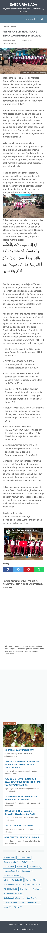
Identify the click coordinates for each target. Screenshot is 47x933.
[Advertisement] (23, 695)
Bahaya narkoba (11, 862)
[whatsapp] (39, 569)
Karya (21, 867)
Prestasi (37, 889)
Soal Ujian (32, 898)
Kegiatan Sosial (11, 871)
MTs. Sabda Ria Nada (14, 884)
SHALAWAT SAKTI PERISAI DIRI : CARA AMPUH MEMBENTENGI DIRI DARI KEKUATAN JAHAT (21, 764)
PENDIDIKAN (10, 889)
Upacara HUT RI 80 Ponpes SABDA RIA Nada (22, 902)
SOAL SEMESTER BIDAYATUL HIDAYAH (21, 837)
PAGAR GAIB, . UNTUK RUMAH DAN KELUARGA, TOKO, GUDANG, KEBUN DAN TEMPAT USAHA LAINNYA (22, 782)
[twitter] (18, 569)
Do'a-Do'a (9, 867)
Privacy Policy (23, 924)
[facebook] (8, 569)
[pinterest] (29, 569)
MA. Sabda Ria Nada (13, 875)
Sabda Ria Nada (23, 5)
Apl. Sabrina (23, 858)
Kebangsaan (35, 867)
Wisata (18, 907)
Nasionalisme (33, 884)
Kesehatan (27, 871)
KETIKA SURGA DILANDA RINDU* (19, 825)
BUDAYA (27, 862)
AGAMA (9, 858)
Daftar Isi (12, 924)
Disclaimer (34, 924)
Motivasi (30, 880)
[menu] (4, 19)
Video (7, 907)
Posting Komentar (9, 43)
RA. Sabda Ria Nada (13, 893)
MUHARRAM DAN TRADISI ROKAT (19, 750)
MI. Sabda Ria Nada (13, 880)
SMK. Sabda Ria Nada (14, 898)
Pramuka (25, 889)
